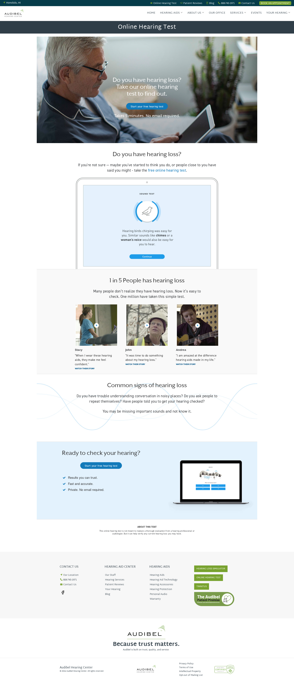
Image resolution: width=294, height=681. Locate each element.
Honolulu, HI (13, 3)
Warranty (155, 599)
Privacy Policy (186, 664)
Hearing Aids (170, 12)
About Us (194, 12)
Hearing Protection (161, 589)
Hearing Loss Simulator (210, 569)
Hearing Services (114, 580)
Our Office (217, 12)
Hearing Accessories (161, 585)
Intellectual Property (190, 671)
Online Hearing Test (165, 3)
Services (236, 12)
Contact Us (248, 3)
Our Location (71, 575)
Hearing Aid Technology (163, 580)
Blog (211, 3)
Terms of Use (186, 668)
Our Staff (110, 575)
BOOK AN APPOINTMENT (275, 3)
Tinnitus (201, 586)
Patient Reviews (192, 3)
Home (151, 12)
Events (256, 12)
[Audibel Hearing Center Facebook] (62, 592)
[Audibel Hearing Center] (14, 13)
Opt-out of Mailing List (191, 675)
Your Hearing (276, 12)
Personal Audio (158, 594)
